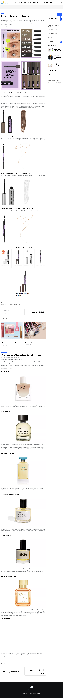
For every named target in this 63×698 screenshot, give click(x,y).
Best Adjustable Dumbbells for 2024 (57, 58)
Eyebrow (6, 304)
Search (59, 14)
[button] (43, 319)
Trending (20, 2)
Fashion (29, 2)
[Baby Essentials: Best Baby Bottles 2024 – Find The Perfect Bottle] (50, 65)
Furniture (49, 82)
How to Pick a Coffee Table (38, 312)
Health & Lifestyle (35, 2)
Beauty (25, 2)
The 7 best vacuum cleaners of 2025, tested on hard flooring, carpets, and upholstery (54, 25)
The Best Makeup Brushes (29, 342)
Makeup (11, 304)
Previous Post (6, 310)
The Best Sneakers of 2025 (52, 29)
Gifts (51, 2)
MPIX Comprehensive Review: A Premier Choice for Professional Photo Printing (35, 672)
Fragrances (3, 663)
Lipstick (49, 84)
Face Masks (58, 80)
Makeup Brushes (17, 304)
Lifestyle (57, 82)
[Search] (61, 2)
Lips (60, 82)
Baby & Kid (46, 2)
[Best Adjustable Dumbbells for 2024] (50, 57)
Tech (41, 2)
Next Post (41, 311)
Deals (54, 2)
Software (49, 87)
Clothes (53, 80)
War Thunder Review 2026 (52, 21)
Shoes (57, 84)
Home (16, 2)
